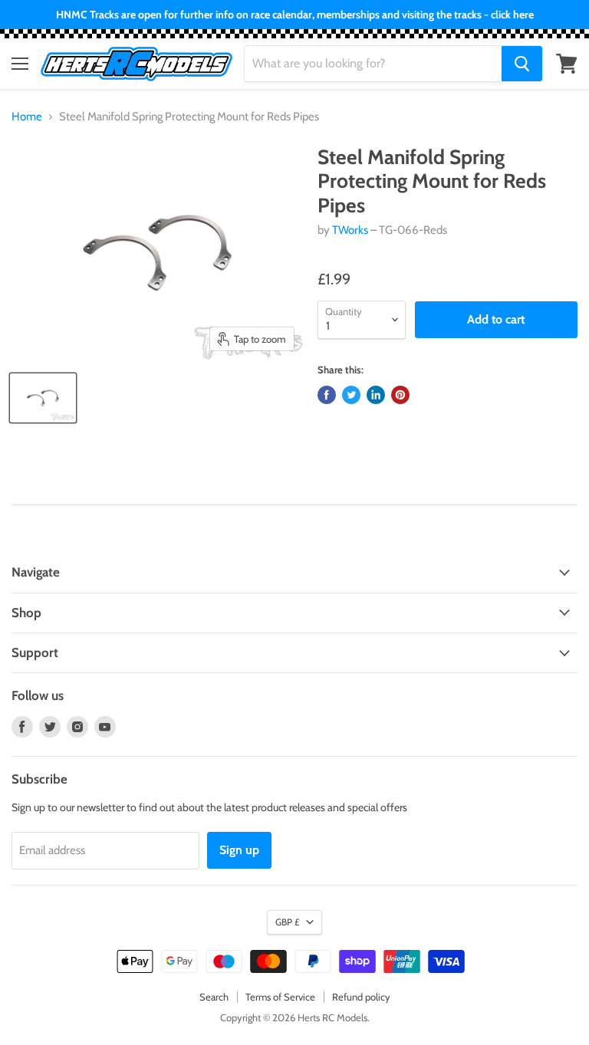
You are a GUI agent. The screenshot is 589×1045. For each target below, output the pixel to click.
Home (27, 116)
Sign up (239, 850)
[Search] (522, 63)
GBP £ (287, 922)
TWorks (350, 230)
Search (214, 997)
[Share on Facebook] (327, 395)
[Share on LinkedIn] (376, 395)
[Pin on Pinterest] (400, 395)
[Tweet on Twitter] (351, 395)
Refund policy (361, 997)
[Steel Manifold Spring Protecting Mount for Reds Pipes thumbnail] (43, 397)
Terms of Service (280, 997)
